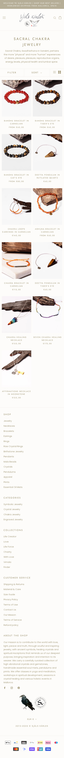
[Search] (54, 17)
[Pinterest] (19, 688)
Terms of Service (13, 619)
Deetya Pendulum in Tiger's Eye (47, 284)
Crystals (8, 466)
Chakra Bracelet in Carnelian (16, 284)
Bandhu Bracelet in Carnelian (16, 122)
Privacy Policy (11, 599)
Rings (6, 441)
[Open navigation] (4, 17)
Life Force (9, 546)
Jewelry (8, 420)
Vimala (7, 562)
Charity (7, 551)
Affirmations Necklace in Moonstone (16, 393)
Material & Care (12, 589)
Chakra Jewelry (12, 514)
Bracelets (9, 431)
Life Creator (10, 536)
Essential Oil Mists (13, 487)
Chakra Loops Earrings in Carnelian (16, 230)
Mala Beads (10, 461)
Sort (36, 72)
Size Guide (9, 594)
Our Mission (10, 614)
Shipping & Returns (14, 584)
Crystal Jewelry (12, 509)
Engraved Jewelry (13, 519)
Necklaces (9, 425)
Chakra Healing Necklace (17, 339)
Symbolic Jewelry (13, 504)
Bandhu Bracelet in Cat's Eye (16, 176)
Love (6, 541)
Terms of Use (11, 604)
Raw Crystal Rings (13, 446)
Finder (7, 567)
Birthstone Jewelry (14, 451)
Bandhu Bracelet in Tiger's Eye (47, 122)
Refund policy (11, 625)
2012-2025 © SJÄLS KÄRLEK (32, 726)
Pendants (9, 456)
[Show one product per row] (54, 72)
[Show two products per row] (59, 72)
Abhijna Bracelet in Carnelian (47, 230)
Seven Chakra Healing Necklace (47, 339)
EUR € (30, 719)
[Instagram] (12, 688)
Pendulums (10, 471)
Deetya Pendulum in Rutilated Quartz (47, 176)
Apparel (8, 476)
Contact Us (10, 609)
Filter (12, 72)
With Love (9, 556)
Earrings (8, 436)
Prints (6, 482)
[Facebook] (5, 688)
